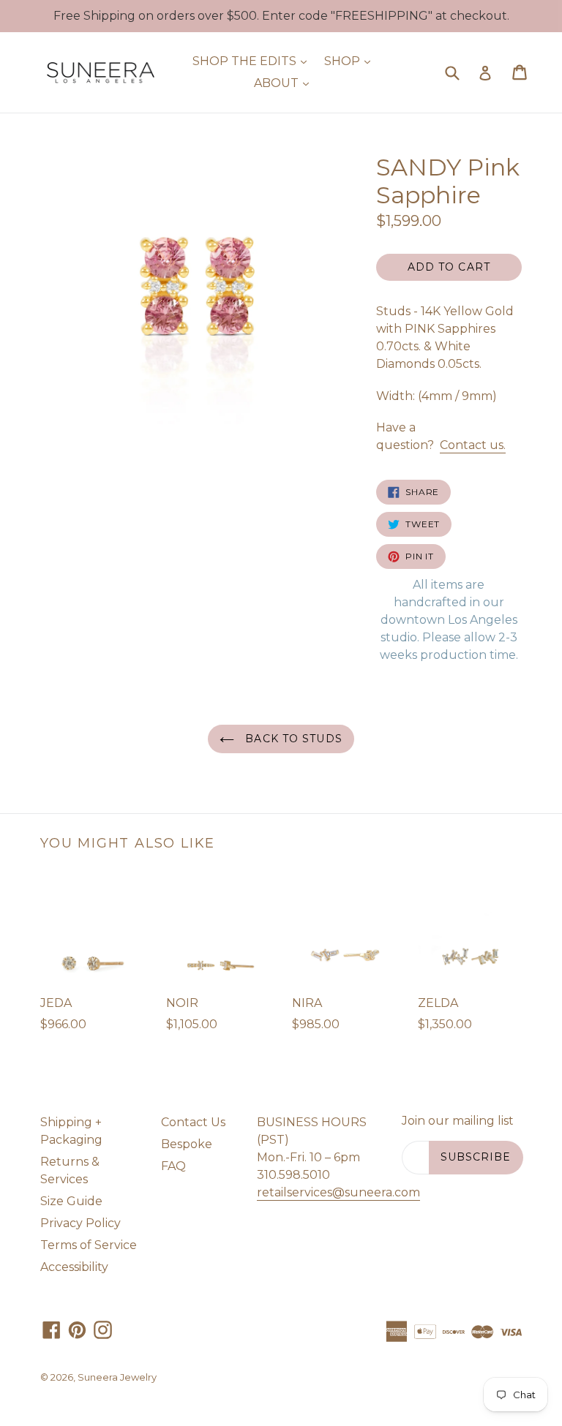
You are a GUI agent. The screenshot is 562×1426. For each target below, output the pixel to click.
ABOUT (285, 82)
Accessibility (74, 1267)
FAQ (173, 1166)
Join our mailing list (458, 1121)
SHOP (351, 60)
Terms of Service (88, 1245)
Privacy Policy (80, 1223)
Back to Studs (291, 738)
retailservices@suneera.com (338, 1192)
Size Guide (71, 1201)
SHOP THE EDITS (253, 60)
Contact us (473, 445)
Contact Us (193, 1122)
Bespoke (186, 1144)
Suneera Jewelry (117, 1377)
